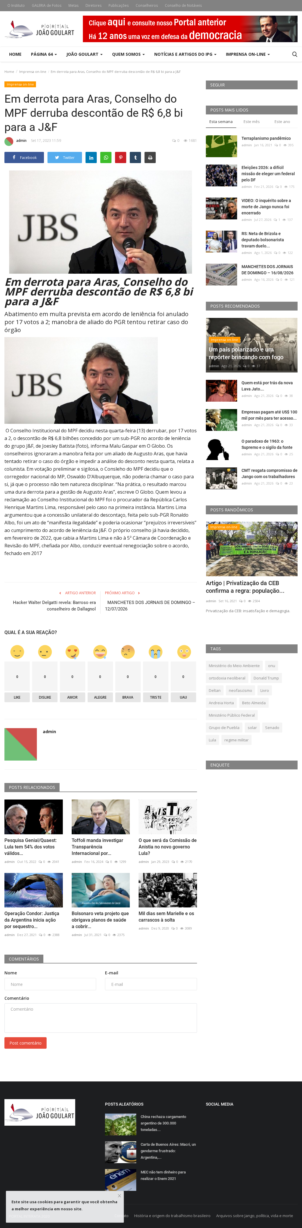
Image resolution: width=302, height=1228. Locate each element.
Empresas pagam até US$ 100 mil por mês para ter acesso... (269, 415)
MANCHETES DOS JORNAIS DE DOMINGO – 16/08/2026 (268, 269)
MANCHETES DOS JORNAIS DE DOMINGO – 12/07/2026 (150, 606)
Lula (212, 740)
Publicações (119, 5)
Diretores (93, 5)
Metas (73, 5)
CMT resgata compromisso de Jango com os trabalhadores (270, 473)
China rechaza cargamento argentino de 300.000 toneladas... (163, 1123)
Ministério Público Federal (232, 715)
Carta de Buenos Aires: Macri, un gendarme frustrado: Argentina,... (168, 1151)
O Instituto (16, 5)
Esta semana (221, 121)
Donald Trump (266, 678)
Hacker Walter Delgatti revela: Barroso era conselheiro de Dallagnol (54, 606)
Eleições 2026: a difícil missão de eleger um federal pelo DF (268, 173)
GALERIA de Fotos (46, 5)
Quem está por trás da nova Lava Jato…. (267, 385)
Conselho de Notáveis (183, 5)
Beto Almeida (254, 702)
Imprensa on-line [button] (246, 54)
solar (252, 727)
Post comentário (25, 1043)
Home (15, 54)
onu (271, 665)
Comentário (16, 998)
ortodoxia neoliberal (227, 678)
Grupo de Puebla (224, 727)
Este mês (252, 121)
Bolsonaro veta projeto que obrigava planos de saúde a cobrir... (100, 920)
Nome (10, 973)
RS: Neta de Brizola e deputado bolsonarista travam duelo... (263, 239)
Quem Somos (127, 54)
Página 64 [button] (42, 54)
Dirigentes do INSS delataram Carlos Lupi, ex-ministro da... (244, 586)
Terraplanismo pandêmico (266, 138)
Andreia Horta (221, 702)
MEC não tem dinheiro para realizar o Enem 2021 (163, 1175)
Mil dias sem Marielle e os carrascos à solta (166, 917)
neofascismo (240, 690)
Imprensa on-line (32, 71)
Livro (264, 690)
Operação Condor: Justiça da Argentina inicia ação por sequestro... (31, 920)
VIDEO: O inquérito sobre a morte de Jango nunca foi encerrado (266, 206)
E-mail (111, 973)
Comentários (24, 959)
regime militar (236, 740)
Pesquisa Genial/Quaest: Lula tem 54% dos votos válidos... (30, 847)
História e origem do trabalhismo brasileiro (172, 1215)
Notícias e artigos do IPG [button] (184, 54)
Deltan (215, 690)
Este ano (282, 121)
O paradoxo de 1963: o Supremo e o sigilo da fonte (267, 444)
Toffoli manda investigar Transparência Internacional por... (97, 847)
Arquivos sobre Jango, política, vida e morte (254, 1215)
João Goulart (83, 54)
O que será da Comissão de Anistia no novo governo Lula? (168, 847)
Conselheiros (147, 5)
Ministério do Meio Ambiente (234, 665)
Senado (272, 727)
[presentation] (275, 531)
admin (21, 140)
